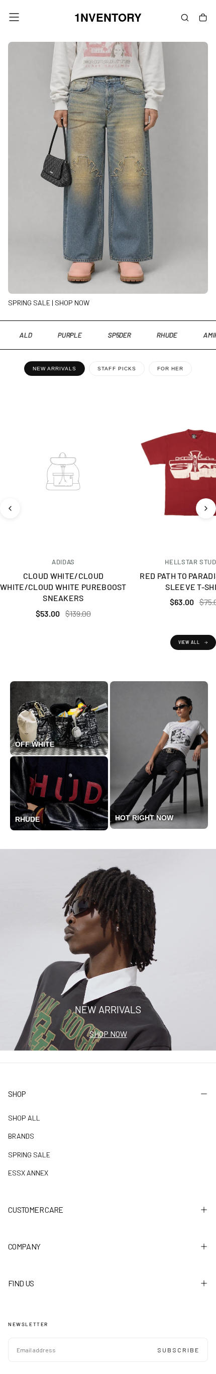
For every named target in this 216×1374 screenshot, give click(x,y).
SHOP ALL (24, 1118)
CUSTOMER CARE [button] (35, 1209)
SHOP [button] (17, 1093)
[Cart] (203, 18)
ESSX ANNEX (28, 1172)
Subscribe (178, 1349)
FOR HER (170, 368)
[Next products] (206, 508)
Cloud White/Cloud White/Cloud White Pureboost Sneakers (63, 587)
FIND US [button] (21, 1283)
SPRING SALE (29, 1154)
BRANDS (21, 1136)
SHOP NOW (108, 1033)
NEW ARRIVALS (54, 368)
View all (189, 642)
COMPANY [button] (24, 1246)
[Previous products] (10, 508)
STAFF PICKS (116, 368)
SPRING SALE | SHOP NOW (48, 302)
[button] (14, 17)
